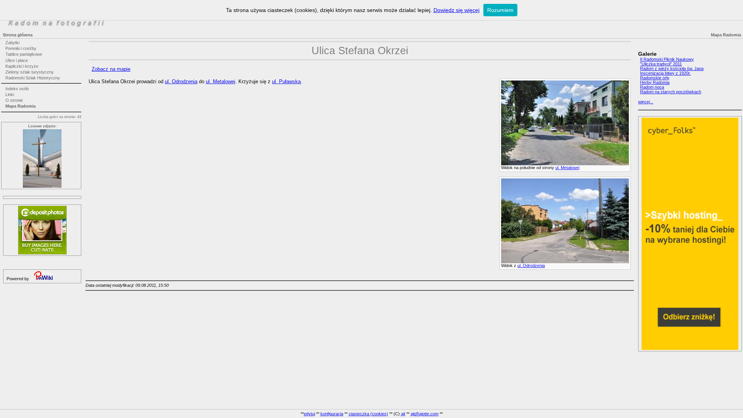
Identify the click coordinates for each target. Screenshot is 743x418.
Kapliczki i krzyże (21, 66)
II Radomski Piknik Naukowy (667, 59)
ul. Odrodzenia (531, 265)
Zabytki (12, 42)
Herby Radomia (654, 82)
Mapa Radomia (20, 106)
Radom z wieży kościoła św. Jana (672, 68)
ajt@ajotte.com (424, 413)
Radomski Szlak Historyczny (32, 77)
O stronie (14, 100)
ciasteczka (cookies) (368, 413)
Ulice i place (16, 60)
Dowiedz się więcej (456, 10)
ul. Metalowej (567, 167)
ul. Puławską (286, 81)
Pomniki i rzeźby (20, 48)
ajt (403, 413)
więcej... (645, 101)
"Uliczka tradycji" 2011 (661, 64)
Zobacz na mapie (111, 69)
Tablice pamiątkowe (23, 54)
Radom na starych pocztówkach (670, 91)
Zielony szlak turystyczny (29, 72)
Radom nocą (652, 87)
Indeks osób (17, 88)
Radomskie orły (654, 77)
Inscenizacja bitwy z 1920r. (665, 73)
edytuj (309, 413)
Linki (9, 94)
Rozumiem (500, 10)
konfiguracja (331, 413)
